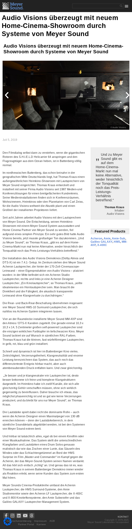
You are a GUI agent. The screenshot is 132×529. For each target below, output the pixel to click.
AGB (52, 521)
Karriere (41, 524)
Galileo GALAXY (101, 241)
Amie (107, 238)
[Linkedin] (19, 515)
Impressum (40, 521)
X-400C (102, 245)
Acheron (96, 238)
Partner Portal (26, 524)
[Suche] (121, 6)
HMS (117, 241)
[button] (126, 6)
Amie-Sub (118, 238)
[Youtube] (25, 515)
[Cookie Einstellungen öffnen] (7, 524)
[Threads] (31, 515)
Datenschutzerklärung (19, 521)
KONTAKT (123, 517)
